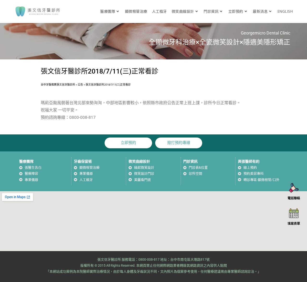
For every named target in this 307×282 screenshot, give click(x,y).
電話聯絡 (294, 198)
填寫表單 (294, 223)
